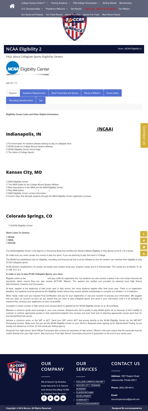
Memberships (125, 2)
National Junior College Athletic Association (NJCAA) (64, 211)
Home (120, 48)
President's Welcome (55, 8)
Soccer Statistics (72, 14)
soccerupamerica (133, 408)
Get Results (76, 8)
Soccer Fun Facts (91, 14)
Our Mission (124, 8)
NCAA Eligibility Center (36, 278)
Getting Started (109, 2)
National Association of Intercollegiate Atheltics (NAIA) (68, 167)
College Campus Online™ (33, 2)
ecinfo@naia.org (54, 193)
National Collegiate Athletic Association (51, 129)
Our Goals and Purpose (32, 14)
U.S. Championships (30, 8)
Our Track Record (54, 14)
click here (45, 149)
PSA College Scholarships (85, 2)
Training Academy (59, 2)
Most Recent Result (111, 14)
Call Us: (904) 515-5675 (100, 9)
